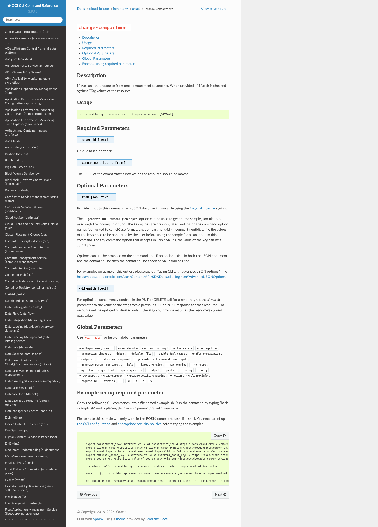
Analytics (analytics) (18, 59)
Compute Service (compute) (24, 268)
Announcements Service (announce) (29, 65)
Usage (87, 43)
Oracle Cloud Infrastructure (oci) (27, 31)
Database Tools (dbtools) (21, 394)
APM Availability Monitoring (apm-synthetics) (28, 80)
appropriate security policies (139, 424)
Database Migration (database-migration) (32, 381)
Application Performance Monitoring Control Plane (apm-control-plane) (29, 111)
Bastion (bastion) (16, 154)
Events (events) (15, 480)
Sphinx (98, 519)
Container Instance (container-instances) (32, 281)
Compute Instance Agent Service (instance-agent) (27, 249)
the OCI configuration (93, 424)
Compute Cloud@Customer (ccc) (27, 241)
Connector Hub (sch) (19, 274)
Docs (81, 8)
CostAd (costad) (15, 294)
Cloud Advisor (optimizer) (22, 217)
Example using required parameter (108, 64)
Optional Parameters (98, 53)
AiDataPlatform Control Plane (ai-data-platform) (31, 50)
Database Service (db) (19, 387)
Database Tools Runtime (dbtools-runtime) (28, 402)
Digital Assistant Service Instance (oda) (31, 437)
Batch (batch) (14, 160)
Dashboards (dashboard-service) (26, 300)
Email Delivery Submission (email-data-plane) (31, 471)
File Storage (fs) (15, 496)
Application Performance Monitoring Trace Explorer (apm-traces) (29, 122)
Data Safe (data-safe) (19, 347)
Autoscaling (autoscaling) (21, 147)
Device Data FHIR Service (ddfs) (27, 424)
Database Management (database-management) (28, 372)
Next (219, 494)
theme (121, 519)
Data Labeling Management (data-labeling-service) (28, 339)
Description (91, 37)
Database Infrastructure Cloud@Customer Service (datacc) (28, 362)
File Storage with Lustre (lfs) (23, 503)
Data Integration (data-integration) (28, 320)
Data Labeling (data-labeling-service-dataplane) (29, 328)
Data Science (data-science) (23, 354)
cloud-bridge (99, 8)
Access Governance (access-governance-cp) (32, 40)
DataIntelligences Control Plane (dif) (29, 411)
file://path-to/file (202, 208)
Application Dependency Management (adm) (31, 90)
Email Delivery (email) (19, 462)
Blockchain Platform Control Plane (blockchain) (28, 181)
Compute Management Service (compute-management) (26, 260)
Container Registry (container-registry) (30, 287)
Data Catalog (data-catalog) (23, 307)
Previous (90, 494)
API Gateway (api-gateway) (23, 72)
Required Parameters (98, 48)
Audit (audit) (13, 141)
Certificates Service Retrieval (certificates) (24, 209)
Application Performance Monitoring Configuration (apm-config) (29, 101)
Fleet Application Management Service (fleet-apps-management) (31, 511)
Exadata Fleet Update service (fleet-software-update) (29, 488)
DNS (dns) (12, 443)
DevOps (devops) (16, 430)
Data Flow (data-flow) (20, 313)
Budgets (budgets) (17, 190)
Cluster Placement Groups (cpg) (26, 234)
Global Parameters (96, 58)
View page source (214, 8)
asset (136, 8)
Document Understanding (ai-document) (32, 450)
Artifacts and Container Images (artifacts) (26, 132)
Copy (218, 435)
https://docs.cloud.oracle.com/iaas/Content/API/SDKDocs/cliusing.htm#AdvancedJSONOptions (151, 277)
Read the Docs (156, 519)
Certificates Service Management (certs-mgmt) (32, 198)
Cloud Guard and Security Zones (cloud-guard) (32, 226)
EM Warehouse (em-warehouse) (26, 456)
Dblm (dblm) (13, 417)
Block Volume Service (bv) (22, 173)
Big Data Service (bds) (20, 167)
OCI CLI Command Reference (34, 5)
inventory (120, 8)
